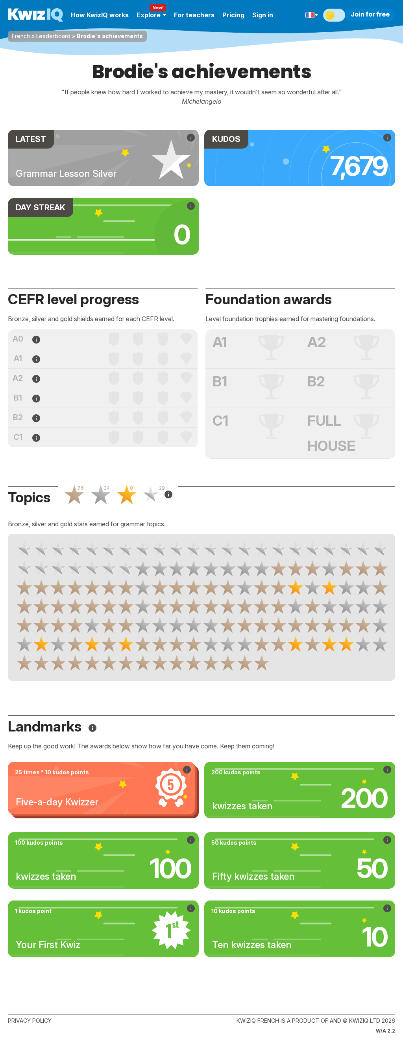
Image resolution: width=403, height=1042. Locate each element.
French (21, 36)
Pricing (233, 15)
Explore (149, 15)
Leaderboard (53, 36)
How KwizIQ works (100, 15)
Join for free (370, 14)
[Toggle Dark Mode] (334, 15)
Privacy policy (30, 1020)
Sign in (262, 15)
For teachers (194, 15)
